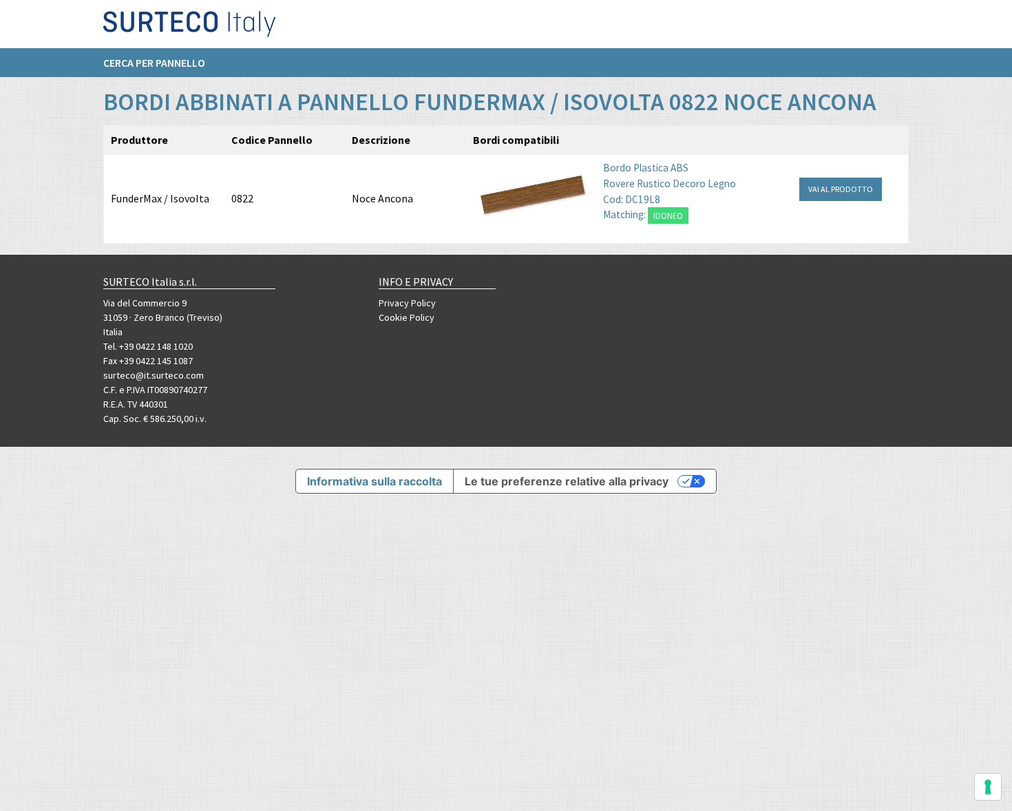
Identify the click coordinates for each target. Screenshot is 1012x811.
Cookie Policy (406, 317)
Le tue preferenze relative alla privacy (566, 481)
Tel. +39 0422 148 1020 (148, 346)
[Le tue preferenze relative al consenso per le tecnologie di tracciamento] (988, 787)
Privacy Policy (407, 303)
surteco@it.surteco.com (153, 375)
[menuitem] (161, 63)
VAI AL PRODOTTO (840, 189)
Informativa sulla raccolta (374, 481)
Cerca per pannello (154, 63)
